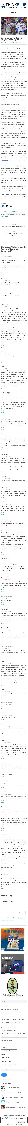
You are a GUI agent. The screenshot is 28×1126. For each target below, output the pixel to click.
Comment (21, 912)
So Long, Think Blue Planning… (16, 1087)
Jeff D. (2, 254)
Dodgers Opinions (13, 211)
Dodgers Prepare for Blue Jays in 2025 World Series (11, 1022)
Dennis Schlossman (20, 42)
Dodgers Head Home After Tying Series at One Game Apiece (13, 1019)
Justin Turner (5, 160)
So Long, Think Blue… (9, 1097)
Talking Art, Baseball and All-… (19, 1097)
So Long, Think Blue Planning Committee (9, 1009)
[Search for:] (14, 1001)
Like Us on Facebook (6, 1040)
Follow (4, 1074)
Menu (15, 12)
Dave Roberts (14, 72)
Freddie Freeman (19, 128)
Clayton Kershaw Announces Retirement (9, 1036)
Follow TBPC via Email (6, 1061)
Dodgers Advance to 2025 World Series (9, 1025)
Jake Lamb (23, 186)
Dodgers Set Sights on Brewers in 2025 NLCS (10, 1027)
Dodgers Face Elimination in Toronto (8, 1016)
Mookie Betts (21, 214)
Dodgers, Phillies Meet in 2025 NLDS (8, 1030)
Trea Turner (22, 110)
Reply (2, 274)
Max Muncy (14, 214)
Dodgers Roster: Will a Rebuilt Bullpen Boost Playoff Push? (13, 1033)
